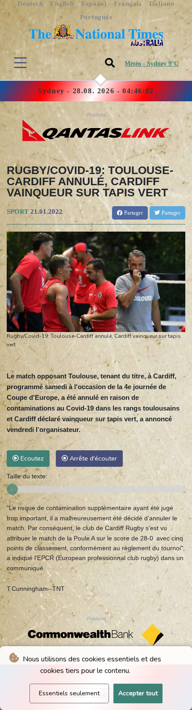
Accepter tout (138, 693)
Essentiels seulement (69, 693)
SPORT (18, 211)
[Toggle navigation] (20, 62)
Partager (132, 213)
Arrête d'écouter (92, 458)
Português (96, 17)
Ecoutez (31, 458)
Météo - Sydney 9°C (152, 63)
